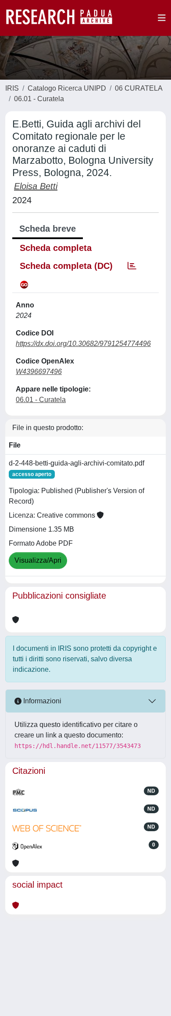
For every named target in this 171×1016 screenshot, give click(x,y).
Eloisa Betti (35, 186)
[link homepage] (63, 18)
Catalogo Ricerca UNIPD (67, 88)
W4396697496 (39, 371)
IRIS (12, 88)
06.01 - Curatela (39, 98)
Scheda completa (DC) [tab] (66, 266)
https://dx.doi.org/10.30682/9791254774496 (83, 343)
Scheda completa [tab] (56, 248)
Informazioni (41, 701)
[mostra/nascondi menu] (162, 18)
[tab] (132, 266)
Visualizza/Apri (37, 560)
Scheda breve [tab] (47, 228)
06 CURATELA (139, 88)
